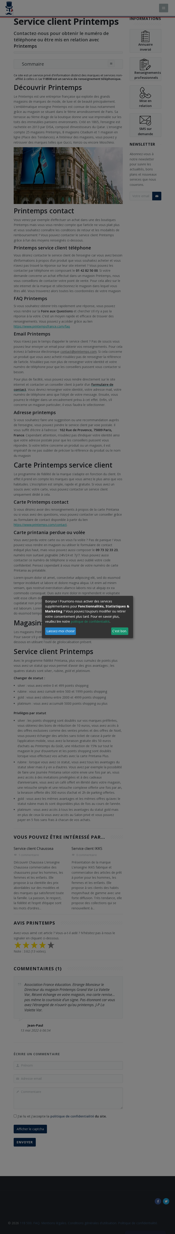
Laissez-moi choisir (60, 631)
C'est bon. (119, 631)
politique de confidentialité (90, 621)
